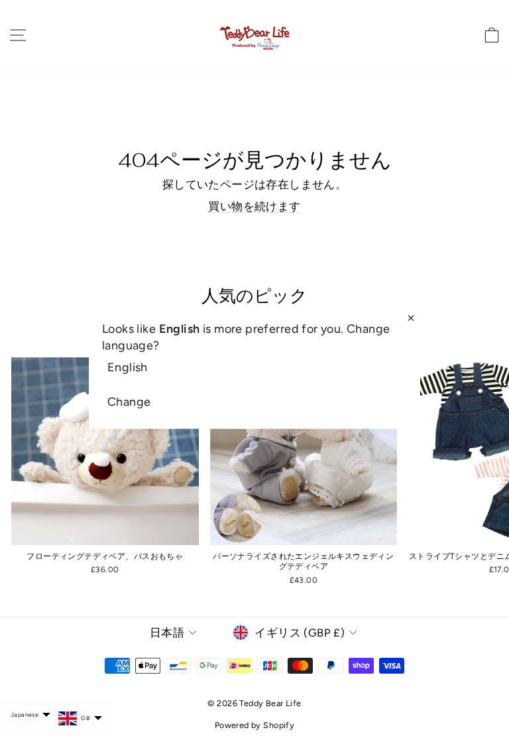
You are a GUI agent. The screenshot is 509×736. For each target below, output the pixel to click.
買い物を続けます (254, 206)
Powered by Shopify (254, 725)
